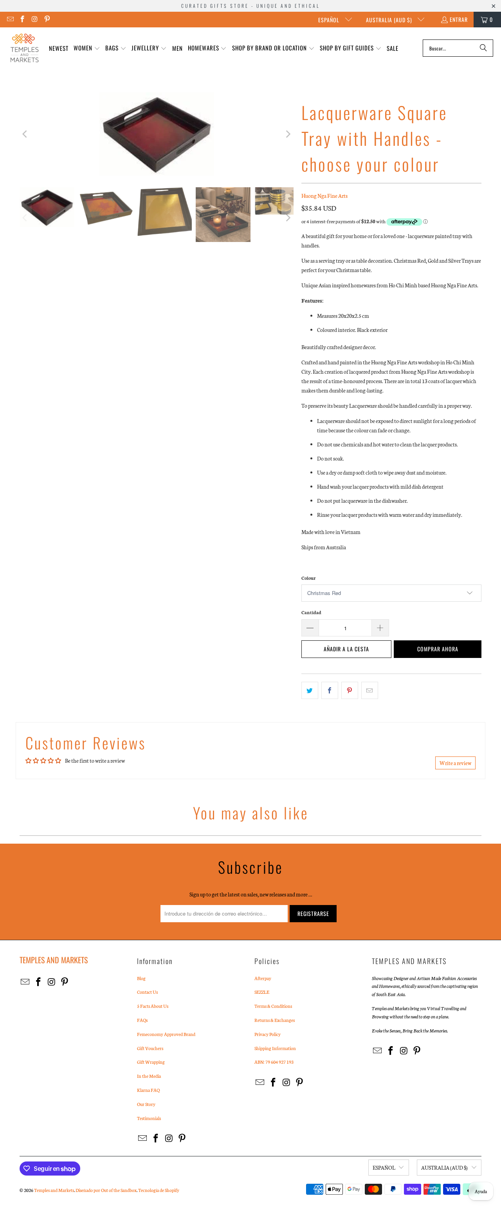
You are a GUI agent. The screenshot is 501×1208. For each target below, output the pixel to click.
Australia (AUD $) (390, 20)
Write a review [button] (455, 763)
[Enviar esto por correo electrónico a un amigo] (369, 690)
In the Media (149, 1076)
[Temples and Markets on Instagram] (34, 19)
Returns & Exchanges (274, 1020)
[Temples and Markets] (24, 48)
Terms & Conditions (273, 1006)
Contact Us (147, 992)
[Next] (287, 134)
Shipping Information (275, 1048)
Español (329, 20)
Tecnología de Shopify (158, 1190)
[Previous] (25, 134)
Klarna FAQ (148, 1090)
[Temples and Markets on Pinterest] (47, 19)
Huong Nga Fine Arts (324, 195)
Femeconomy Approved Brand (166, 1034)
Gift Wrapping (151, 1062)
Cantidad (311, 612)
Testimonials (149, 1118)
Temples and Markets (54, 1190)
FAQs (142, 1020)
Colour (308, 578)
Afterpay (262, 978)
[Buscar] (483, 48)
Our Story (146, 1104)
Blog (141, 978)
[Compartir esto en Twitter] (309, 690)
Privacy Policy (267, 1034)
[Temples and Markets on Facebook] (22, 19)
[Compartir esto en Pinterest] (349, 690)
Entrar (459, 19)
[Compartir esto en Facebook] (329, 690)
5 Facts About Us (152, 1006)
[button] (87, 48)
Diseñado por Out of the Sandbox (106, 1190)
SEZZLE (261, 992)
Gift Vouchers (150, 1048)
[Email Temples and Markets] (10, 19)
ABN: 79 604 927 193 (274, 1062)
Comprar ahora (437, 649)
